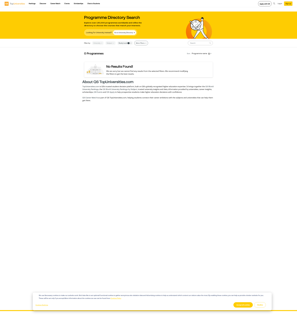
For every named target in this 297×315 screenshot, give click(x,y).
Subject (110, 43)
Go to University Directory (123, 33)
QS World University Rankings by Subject (120, 89)
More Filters (140, 43)
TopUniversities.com (90, 86)
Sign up (288, 4)
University (97, 43)
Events (67, 3)
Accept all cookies (243, 305)
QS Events (98, 92)
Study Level (124, 43)
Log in (280, 3)
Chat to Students (93, 3)
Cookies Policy (116, 298)
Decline (260, 305)
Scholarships (78, 3)
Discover (43, 3)
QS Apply (111, 92)
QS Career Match (89, 98)
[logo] (15, 3)
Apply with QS (265, 4)
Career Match (55, 3)
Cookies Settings (42, 305)
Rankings (32, 3)
